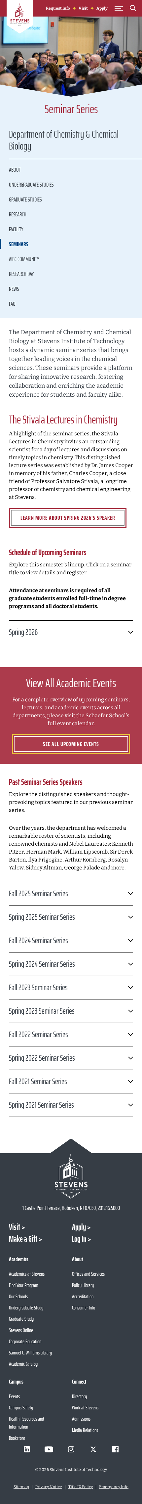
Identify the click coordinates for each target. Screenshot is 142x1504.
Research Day (21, 274)
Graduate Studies (25, 199)
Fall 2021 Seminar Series (38, 1081)
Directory (79, 1396)
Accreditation (82, 1296)
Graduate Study (21, 1319)
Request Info (58, 8)
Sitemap (21, 1486)
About (15, 169)
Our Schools (18, 1296)
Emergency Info (113, 1486)
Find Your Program (23, 1285)
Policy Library (83, 1285)
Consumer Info (83, 1308)
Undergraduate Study (26, 1308)
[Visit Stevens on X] (93, 1449)
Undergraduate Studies (31, 184)
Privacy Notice (48, 1486)
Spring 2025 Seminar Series (42, 917)
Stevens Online (21, 1330)
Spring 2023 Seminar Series (42, 1011)
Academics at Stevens (27, 1274)
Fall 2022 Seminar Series (38, 1034)
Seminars (18, 244)
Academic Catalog (23, 1364)
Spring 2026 (23, 632)
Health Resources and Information (26, 1423)
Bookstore (17, 1438)
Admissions (81, 1419)
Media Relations (85, 1430)
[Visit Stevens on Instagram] (71, 1449)
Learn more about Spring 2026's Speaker (67, 517)
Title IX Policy (80, 1486)
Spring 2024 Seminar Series (42, 964)
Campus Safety (21, 1407)
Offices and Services (88, 1274)
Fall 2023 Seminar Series (38, 987)
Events (14, 1396)
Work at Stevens (85, 1407)
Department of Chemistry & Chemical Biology (64, 141)
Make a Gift (23, 1239)
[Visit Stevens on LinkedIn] (26, 1449)
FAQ (12, 303)
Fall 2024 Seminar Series (38, 940)
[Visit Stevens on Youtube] (49, 1449)
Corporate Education (25, 1341)
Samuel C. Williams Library (30, 1353)
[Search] (133, 9)
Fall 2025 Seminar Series (38, 893)
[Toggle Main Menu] (118, 8)
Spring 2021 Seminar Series (41, 1105)
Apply (102, 8)
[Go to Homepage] (20, 18)
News (14, 288)
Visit (83, 8)
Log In (79, 1239)
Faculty (16, 229)
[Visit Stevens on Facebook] (115, 1449)
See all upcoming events (71, 744)
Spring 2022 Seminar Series (42, 1058)
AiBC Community (24, 259)
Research (17, 214)
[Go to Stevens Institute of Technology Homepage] (71, 1176)
